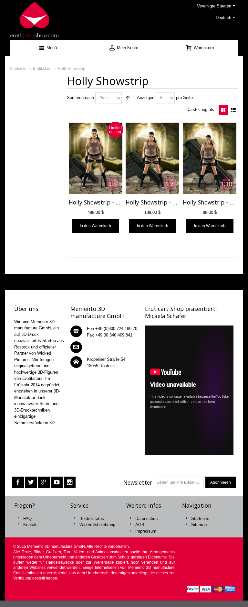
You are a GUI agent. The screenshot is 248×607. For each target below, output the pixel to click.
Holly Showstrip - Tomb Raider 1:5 (114, 202)
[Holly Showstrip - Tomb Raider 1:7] (152, 158)
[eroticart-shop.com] (34, 20)
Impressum (145, 531)
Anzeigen (145, 97)
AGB (139, 524)
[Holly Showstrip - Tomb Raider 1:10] (209, 158)
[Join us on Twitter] (31, 482)
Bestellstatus (91, 518)
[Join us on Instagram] (70, 482)
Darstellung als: (200, 109)
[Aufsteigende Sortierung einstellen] (128, 98)
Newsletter (137, 482)
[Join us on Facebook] (18, 482)
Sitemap (199, 524)
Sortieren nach (80, 97)
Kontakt (30, 524)
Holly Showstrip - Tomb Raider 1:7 (171, 202)
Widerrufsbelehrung (97, 524)
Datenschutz (147, 518)
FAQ (27, 518)
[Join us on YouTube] (57, 482)
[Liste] (233, 110)
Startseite (200, 518)
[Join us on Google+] (44, 482)
